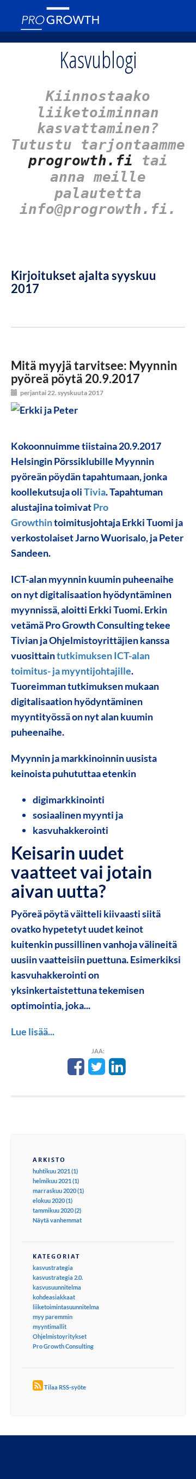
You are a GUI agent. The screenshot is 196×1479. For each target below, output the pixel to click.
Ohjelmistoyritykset (60, 1336)
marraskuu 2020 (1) (58, 1190)
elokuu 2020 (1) (52, 1200)
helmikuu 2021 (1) (56, 1180)
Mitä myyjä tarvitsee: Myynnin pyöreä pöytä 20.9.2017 (94, 372)
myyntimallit (49, 1326)
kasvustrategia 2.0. (58, 1277)
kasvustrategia (53, 1267)
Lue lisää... (32, 1031)
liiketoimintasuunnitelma (66, 1306)
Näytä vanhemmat (57, 1220)
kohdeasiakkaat (54, 1297)
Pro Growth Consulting (63, 1346)
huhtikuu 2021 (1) (55, 1170)
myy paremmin (52, 1316)
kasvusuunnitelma (57, 1287)
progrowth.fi (80, 160)
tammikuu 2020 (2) (57, 1210)
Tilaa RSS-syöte (65, 1387)
